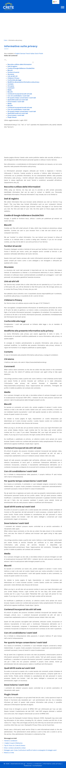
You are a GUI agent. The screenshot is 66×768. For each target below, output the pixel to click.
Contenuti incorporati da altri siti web (20, 94)
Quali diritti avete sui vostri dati (18, 100)
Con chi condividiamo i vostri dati (18, 96)
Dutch (37, 53)
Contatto (10, 84)
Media (10, 90)
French (28, 53)
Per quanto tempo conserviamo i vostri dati (22, 98)
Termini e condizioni (34, 763)
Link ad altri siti (12, 76)
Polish (41, 53)
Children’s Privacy (13, 78)
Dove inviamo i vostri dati (16, 101)
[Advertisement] (33, 26)
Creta (5, 40)
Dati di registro (12, 66)
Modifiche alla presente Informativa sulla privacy (23, 82)
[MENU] (62, 7)
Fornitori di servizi (13, 72)
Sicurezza (11, 74)
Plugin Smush (12, 117)
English (17, 53)
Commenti (11, 88)
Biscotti (10, 70)
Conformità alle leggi (14, 80)
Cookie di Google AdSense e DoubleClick (21, 68)
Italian (32, 53)
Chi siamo (11, 86)
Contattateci (37, 765)
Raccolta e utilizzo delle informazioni (20, 64)
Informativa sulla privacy (52, 763)
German (22, 53)
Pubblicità (27, 765)
